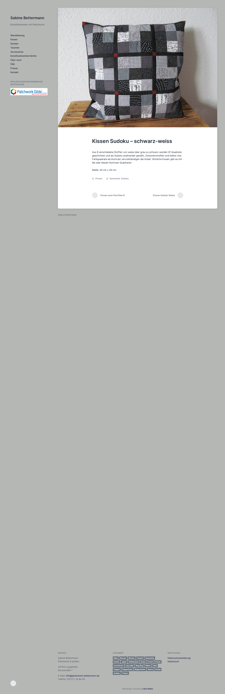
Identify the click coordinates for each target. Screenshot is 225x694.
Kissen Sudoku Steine (197, 418)
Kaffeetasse (134, 662)
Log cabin (129, 666)
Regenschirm (140, 669)
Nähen (148, 666)
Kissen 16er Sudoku (114, 250)
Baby (116, 658)
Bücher (132, 658)
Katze (143, 662)
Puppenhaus (127, 669)
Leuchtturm (118, 666)
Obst (155, 666)
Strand (158, 669)
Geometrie (115, 178)
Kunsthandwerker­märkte (23, 56)
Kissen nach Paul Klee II (75, 635)
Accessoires (16, 52)
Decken (14, 43)
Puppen (117, 669)
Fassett (140, 658)
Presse (14, 68)
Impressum (173, 661)
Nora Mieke (148, 689)
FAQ (12, 64)
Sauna (150, 669)
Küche (158, 662)
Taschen (14, 47)
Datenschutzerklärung (179, 658)
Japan (124, 662)
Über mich (15, 60)
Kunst (76, 639)
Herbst (116, 662)
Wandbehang (17, 35)
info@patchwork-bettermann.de (82, 675)
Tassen (125, 673)
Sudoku (125, 178)
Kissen (13, 39)
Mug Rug (139, 666)
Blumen (123, 658)
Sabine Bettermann (27, 18)
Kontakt (14, 72)
